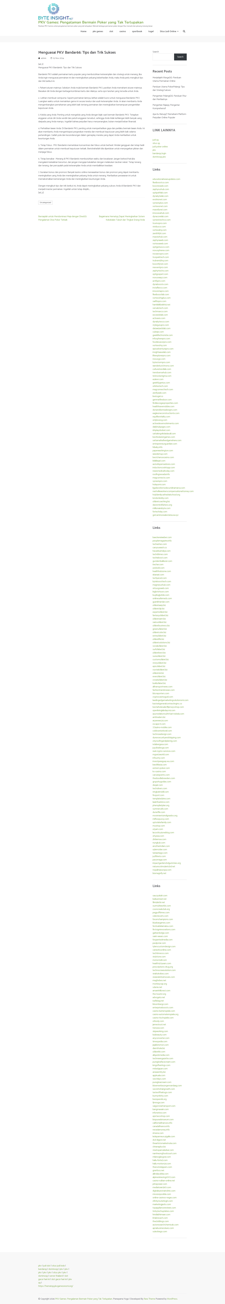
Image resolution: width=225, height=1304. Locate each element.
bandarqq (42, 1269)
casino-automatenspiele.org (165, 1014)
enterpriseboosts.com (163, 1007)
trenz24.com (158, 1028)
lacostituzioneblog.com (163, 832)
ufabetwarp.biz (159, 605)
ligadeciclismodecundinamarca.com (169, 488)
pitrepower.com (160, 1184)
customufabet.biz (161, 659)
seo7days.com (159, 1079)
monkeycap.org (160, 984)
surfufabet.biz (159, 649)
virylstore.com (159, 957)
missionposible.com (162, 1194)
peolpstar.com (159, 943)
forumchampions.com (163, 919)
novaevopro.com (160, 254)
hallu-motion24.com (162, 1164)
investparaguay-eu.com (163, 761)
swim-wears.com (160, 936)
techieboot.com (160, 558)
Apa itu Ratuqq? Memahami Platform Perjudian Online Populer (169, 115)
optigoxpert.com (160, 274)
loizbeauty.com (160, 1035)
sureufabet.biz (159, 656)
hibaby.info (157, 447)
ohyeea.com (158, 836)
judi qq (156, 140)
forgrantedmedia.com (163, 940)
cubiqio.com (158, 332)
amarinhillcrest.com (161, 990)
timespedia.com (160, 1041)
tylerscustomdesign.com (164, 946)
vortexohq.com (160, 345)
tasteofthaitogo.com (162, 1092)
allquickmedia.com (161, 1055)
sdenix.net (157, 987)
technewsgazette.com (163, 1058)
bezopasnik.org (160, 1099)
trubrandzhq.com (160, 260)
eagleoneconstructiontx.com (166, 413)
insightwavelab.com (162, 352)
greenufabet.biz (160, 629)
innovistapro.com (161, 291)
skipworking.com (160, 1031)
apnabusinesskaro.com (163, 1228)
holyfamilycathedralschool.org (166, 495)
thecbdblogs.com (161, 1221)
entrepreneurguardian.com (165, 444)
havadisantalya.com (162, 551)
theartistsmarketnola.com (164, 1143)
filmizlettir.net (159, 902)
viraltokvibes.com (161, 974)
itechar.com (158, 564)
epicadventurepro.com (163, 349)
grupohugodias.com (162, 782)
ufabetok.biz (158, 673)
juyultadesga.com (161, 748)
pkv (154, 150)
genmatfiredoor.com (162, 400)
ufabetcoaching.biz (161, 501)
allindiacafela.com (160, 1174)
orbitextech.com (160, 386)
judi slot (46, 1266)
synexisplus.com (160, 203)
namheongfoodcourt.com (165, 1153)
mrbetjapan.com (160, 1069)
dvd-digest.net (159, 1140)
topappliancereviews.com (164, 1208)
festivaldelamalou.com (163, 926)
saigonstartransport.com (164, 1106)
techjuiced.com (160, 578)
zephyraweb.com (160, 240)
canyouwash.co (160, 547)
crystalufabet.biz (160, 670)
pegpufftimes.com (161, 912)
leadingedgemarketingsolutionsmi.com (170, 700)
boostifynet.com (160, 264)
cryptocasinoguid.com (163, 697)
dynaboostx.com (160, 284)
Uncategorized (45, 202)
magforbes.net (159, 980)
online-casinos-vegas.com (165, 1197)
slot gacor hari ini (59, 1279)
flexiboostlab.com (161, 294)
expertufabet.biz (160, 612)
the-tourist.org (159, 994)
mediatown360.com (162, 1187)
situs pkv (57, 1272)
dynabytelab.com (160, 196)
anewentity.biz (159, 1072)
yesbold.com (158, 568)
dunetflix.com (159, 812)
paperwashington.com (163, 450)
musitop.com (159, 826)
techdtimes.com (160, 554)
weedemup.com (160, 454)
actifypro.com (159, 281)
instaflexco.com (160, 288)
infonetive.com (159, 1113)
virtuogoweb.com (161, 588)
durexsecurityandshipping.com (167, 737)
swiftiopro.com (159, 301)
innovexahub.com (161, 213)
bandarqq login (159, 153)
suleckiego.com (160, 1231)
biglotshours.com (161, 592)
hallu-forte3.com (160, 1160)
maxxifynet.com (160, 210)
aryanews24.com (160, 720)
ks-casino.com (159, 771)
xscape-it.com (159, 724)
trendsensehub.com (162, 372)
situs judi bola (58, 1266)
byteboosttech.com (162, 581)
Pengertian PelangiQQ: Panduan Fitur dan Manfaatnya (169, 97)
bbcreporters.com (161, 693)
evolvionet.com (160, 199)
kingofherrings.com (161, 1065)
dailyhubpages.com (161, 427)
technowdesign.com (162, 734)
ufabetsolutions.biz (161, 642)
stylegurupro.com (161, 325)
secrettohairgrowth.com (164, 1089)
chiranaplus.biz (159, 1147)
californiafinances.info (162, 1123)
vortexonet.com (160, 206)
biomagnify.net (159, 873)
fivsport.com (158, 795)
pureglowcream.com (162, 1082)
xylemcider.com (160, 849)
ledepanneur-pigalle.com (164, 1136)
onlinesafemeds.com (162, 598)
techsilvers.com (160, 788)
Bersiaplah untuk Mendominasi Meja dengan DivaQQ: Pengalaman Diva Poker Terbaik (62, 218)
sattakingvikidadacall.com (164, 433)
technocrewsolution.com (164, 970)
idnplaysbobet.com (161, 430)
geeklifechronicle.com (163, 335)
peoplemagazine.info (162, 541)
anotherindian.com (161, 846)
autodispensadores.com (164, 464)
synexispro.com (160, 481)
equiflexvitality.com (161, 417)
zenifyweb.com (159, 393)
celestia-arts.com (160, 916)
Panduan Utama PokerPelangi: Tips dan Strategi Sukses (169, 88)
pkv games (98, 31)
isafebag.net (158, 1001)
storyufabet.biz (159, 663)
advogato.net (159, 997)
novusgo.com (159, 359)
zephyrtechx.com (160, 271)
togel (151, 31)
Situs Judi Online (168, 31)
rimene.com (158, 1133)
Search (156, 52)
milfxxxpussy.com (161, 819)
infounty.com (159, 758)
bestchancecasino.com (163, 457)
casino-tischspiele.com (163, 1018)
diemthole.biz (159, 1048)
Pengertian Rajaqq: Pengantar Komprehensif (166, 106)
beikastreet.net (160, 899)
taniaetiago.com (160, 853)
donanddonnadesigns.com (165, 410)
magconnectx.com (161, 478)
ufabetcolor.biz (159, 632)
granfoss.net (158, 1170)
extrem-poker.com (161, 768)
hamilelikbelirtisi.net (161, 305)
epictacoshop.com (161, 1116)
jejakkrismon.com (161, 1045)
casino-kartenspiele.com (164, 1011)
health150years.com (162, 963)
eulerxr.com (158, 379)
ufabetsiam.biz (159, 619)
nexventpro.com (160, 267)
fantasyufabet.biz (160, 615)
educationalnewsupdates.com (166, 179)
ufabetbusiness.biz (161, 625)
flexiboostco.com (161, 182)
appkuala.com (159, 1075)
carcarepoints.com (161, 775)
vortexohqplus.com (162, 298)
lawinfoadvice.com (161, 802)
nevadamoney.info (161, 1130)
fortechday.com (160, 512)
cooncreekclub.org (161, 909)
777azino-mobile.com (162, 727)
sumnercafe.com (160, 809)
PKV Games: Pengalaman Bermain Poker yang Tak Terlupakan (90, 22)
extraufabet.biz (159, 636)
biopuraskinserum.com (163, 1119)
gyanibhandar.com (161, 602)
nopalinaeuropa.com (162, 870)
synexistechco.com (162, 220)
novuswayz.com (160, 277)
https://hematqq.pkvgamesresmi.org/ (55, 1286)
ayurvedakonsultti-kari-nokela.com (168, 714)
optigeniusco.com (161, 247)
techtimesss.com (161, 953)
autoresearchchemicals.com (166, 1225)
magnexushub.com (161, 585)
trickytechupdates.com (163, 1211)
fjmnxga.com (158, 1102)
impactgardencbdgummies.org (167, 863)
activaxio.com (159, 318)
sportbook (137, 31)
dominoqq (53, 1269)
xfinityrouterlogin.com (163, 1201)
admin (43, 58)
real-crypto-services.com (164, 751)
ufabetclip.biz (158, 608)
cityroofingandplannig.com (165, 741)
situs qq (156, 143)
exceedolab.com (160, 315)
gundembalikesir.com (162, 561)
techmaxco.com (160, 311)
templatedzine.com (161, 799)
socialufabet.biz (160, 646)
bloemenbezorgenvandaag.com (167, 1085)
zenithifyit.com (159, 233)
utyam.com (158, 829)
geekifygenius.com (161, 383)
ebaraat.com (158, 575)
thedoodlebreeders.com (164, 778)
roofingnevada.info (161, 474)
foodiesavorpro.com (162, 342)
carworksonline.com (162, 950)
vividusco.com (159, 227)
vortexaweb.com (160, 243)
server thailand (56, 1276)
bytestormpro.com (161, 362)
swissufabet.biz (159, 622)
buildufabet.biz (159, 683)
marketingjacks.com (162, 1204)
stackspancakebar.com (163, 1150)
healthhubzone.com (162, 571)
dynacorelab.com (160, 216)
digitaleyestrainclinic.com (164, 1191)
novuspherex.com (161, 250)
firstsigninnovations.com (164, 929)
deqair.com (158, 785)
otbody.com (158, 1021)
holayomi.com (159, 484)
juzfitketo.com (159, 856)
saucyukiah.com (160, 895)
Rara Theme (149, 1299)
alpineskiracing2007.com (164, 1177)
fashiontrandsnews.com (164, 690)
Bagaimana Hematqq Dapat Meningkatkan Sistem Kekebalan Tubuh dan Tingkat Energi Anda (122, 218)
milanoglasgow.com (162, 1157)
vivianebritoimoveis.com (164, 977)
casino (122, 31)
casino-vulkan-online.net (164, 1181)
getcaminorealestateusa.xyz (165, 515)
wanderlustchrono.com (163, 366)
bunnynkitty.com (160, 1096)
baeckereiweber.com (162, 537)
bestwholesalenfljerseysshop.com (168, 707)
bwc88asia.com (160, 765)
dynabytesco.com (161, 322)
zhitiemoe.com (159, 839)
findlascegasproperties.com (165, 403)
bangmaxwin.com (161, 1109)
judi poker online (160, 147)
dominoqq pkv (159, 157)
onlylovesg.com (160, 420)
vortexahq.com (160, 230)
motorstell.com (160, 960)
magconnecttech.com (163, 389)
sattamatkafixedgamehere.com (167, 440)
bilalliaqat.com (159, 461)
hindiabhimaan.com (161, 1214)
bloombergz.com (160, 1004)
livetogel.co (158, 396)
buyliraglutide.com (161, 595)
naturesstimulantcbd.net (164, 866)
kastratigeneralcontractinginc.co (167, 704)
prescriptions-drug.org (163, 967)
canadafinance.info (161, 1126)
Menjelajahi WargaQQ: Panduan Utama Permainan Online (167, 79)
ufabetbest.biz (159, 653)
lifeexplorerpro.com (161, 355)
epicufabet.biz (159, 666)
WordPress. (172, 1299)
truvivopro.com (160, 223)
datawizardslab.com (161, 328)
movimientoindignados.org (165, 815)
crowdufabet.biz (160, 680)
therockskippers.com (162, 1167)
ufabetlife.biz (158, 639)
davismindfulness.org (162, 505)
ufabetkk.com (159, 1052)
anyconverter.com (161, 1038)
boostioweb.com (160, 186)
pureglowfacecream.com (164, 1062)
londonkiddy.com (160, 498)
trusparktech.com (161, 257)
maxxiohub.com (160, 237)
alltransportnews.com (162, 687)
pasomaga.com (160, 860)
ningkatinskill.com (161, 792)
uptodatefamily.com (162, 822)
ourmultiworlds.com (162, 906)
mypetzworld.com (161, 754)
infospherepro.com (161, 338)
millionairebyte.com (161, 508)
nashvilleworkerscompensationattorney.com (173, 491)
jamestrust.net (159, 1024)
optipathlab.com (160, 193)
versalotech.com (160, 308)
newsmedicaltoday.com (163, 471)
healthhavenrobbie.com (163, 406)
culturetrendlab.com (162, 369)
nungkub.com (159, 843)
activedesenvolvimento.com (166, 423)
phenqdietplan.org (161, 805)
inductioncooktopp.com (164, 467)
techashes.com (160, 544)
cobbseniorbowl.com (162, 731)
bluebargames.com (161, 923)
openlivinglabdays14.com (164, 710)
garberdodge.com (161, 933)
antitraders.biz (159, 717)
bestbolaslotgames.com (164, 437)
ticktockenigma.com (162, 376)
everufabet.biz (159, 676)
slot (111, 31)
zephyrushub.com (161, 189)
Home (83, 31)
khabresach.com (160, 1218)
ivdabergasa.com (160, 744)
